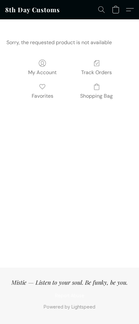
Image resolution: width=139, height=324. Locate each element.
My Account (42, 72)
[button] (32, 9)
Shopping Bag (96, 96)
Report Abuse (69, 295)
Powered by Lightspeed (69, 306)
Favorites (42, 96)
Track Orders (96, 72)
